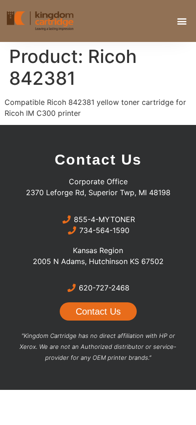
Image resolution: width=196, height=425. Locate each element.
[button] (181, 21)
